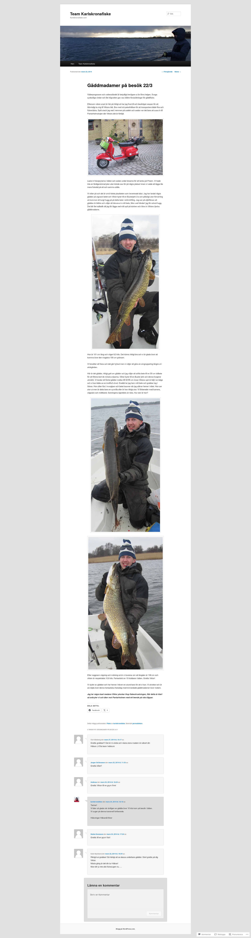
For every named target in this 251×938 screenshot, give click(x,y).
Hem (72, 63)
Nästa (178, 71)
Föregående (167, 71)
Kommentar (154, 913)
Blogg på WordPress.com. (125, 929)
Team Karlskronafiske (90, 13)
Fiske (109, 723)
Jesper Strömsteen (98, 762)
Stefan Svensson (97, 834)
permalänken (137, 723)
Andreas (94, 782)
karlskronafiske (119, 723)
